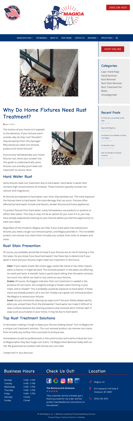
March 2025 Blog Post (108, 128)
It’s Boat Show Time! (108, 145)
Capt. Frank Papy (110, 71)
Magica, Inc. (49, 414)
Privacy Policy (54, 417)
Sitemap (81, 417)
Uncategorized (109, 94)
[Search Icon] (117, 38)
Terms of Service (69, 417)
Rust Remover (26, 352)
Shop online (112, 49)
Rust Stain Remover (111, 83)
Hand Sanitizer (109, 75)
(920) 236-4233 (101, 398)
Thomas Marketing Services (83, 414)
